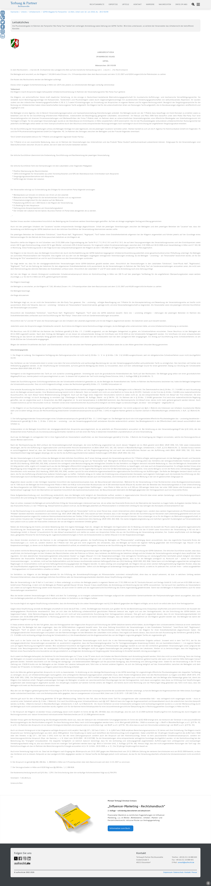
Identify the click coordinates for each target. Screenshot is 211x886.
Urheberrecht (34, 12)
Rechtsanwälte (97, 4)
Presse (194, 872)
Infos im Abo (181, 4)
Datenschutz (178, 872)
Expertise (113, 4)
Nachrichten (165, 4)
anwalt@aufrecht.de (186, 862)
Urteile (125, 4)
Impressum (168, 872)
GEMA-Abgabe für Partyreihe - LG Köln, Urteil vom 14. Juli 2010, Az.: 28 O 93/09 (75, 12)
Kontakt (138, 4)
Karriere (150, 4)
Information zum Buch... (120, 828)
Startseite (15, 12)
